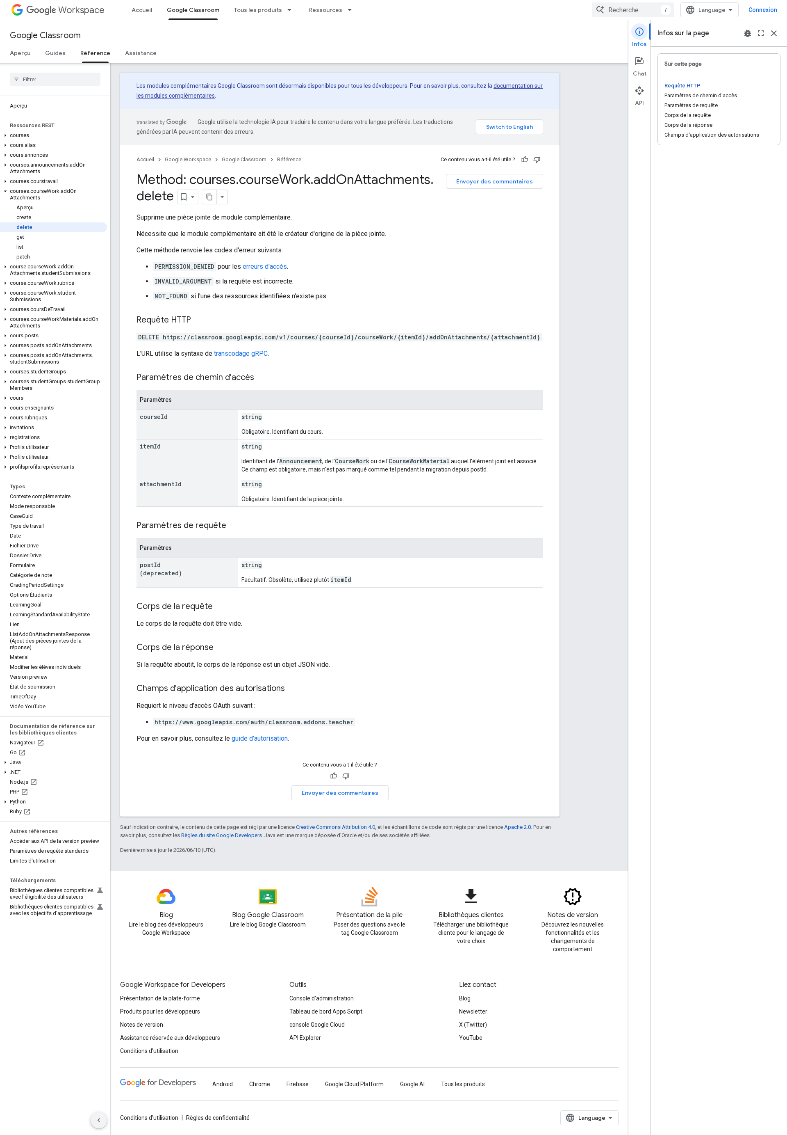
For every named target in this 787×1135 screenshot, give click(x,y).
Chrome (259, 1084)
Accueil (142, 10)
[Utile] (525, 159)
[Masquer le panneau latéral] (99, 1120)
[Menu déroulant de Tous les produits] (292, 10)
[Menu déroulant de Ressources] (352, 10)
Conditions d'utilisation (149, 1051)
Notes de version (141, 1024)
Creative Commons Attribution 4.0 (335, 827)
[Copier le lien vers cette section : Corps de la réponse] (222, 648)
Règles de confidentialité (218, 1117)
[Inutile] (537, 159)
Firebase (298, 1084)
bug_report (748, 33)
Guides (55, 53)
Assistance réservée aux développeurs (170, 1037)
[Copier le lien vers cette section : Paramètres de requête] (234, 526)
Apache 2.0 (517, 827)
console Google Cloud (317, 1024)
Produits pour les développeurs (160, 1011)
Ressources (325, 10)
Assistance (141, 53)
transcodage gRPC (241, 353)
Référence (95, 53)
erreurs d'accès (265, 266)
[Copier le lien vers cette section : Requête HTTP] (199, 320)
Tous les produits (258, 10)
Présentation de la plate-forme (160, 998)
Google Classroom (193, 10)
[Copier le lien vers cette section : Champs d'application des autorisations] (293, 689)
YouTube (470, 1037)
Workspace (81, 10)
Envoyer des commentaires (494, 181)
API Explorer (305, 1037)
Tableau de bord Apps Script (325, 1011)
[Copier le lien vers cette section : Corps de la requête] (221, 607)
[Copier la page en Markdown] (209, 197)
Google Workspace (188, 159)
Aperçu (20, 53)
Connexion (762, 10)
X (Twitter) (473, 1024)
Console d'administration (321, 998)
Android (222, 1084)
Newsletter (473, 1011)
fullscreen (761, 33)
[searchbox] (55, 79)
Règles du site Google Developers (221, 835)
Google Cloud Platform (354, 1084)
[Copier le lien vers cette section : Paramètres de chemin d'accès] (262, 378)
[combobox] (633, 9)
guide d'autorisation (260, 738)
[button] (53, 135)
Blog (465, 998)
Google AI (412, 1084)
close (774, 33)
